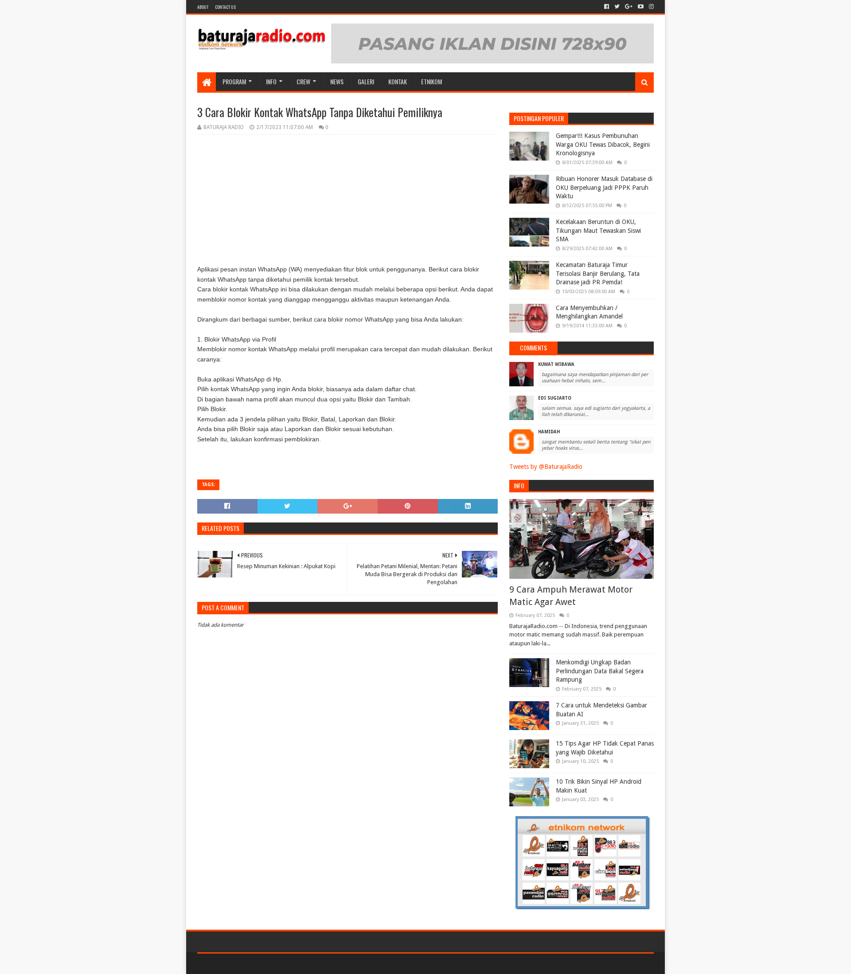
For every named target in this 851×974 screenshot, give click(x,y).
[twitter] (617, 6)
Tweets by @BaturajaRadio (545, 466)
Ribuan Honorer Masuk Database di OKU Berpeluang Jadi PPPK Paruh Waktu (604, 187)
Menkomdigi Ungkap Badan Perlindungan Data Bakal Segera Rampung (600, 671)
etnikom (431, 81)
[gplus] (628, 6)
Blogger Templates (297, 963)
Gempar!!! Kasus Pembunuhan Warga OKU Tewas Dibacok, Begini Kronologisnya (603, 144)
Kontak (397, 81)
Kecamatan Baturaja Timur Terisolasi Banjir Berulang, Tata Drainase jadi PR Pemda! (598, 273)
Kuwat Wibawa (556, 364)
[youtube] (640, 6)
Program (234, 81)
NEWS (337, 81)
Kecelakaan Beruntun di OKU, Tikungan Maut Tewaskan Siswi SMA (598, 230)
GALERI (366, 81)
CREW (303, 81)
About (202, 7)
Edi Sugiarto (554, 398)
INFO (271, 81)
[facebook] (606, 6)
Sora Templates (246, 963)
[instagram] (650, 6)
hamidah (549, 431)
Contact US (225, 7)
